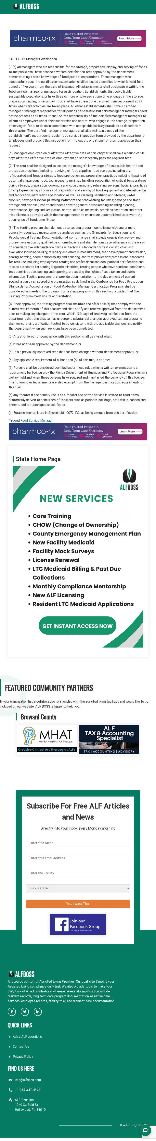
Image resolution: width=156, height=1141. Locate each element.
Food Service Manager (37, 420)
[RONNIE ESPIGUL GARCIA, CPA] (109, 753)
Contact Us (21, 1047)
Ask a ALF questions (27, 1037)
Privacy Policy (23, 1057)
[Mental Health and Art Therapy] (47, 753)
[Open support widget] (145, 1130)
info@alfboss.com (28, 1080)
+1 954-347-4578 (27, 1090)
